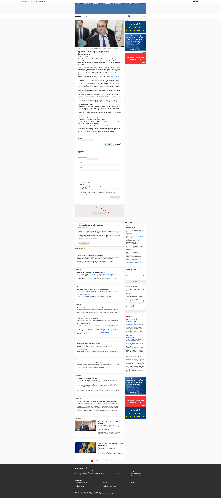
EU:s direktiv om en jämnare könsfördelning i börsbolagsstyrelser (104, 274)
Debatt (116, 15)
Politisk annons (143, 52)
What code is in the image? (95, 186)
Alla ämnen (120, 15)
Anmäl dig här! (100, 213)
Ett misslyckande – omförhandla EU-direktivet (135, 279)
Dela (109, 144)
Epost (81, 167)
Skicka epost (82, 154)
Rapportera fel (83, 159)
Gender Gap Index (129, 340)
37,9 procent (140, 236)
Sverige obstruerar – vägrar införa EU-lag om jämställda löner (136, 275)
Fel (80, 172)
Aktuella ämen (138, 473)
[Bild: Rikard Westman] (85, 425)
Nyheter (90, 15)
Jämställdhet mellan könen (83, 140)
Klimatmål (100, 15)
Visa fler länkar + (135, 311)
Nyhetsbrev (133, 473)
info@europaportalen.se (123, 473)
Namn (81, 162)
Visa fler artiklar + (135, 281)
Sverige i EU (94, 15)
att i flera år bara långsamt (86, 231)
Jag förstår (195, 1)
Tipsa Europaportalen (135, 475)
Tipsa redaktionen (93, 159)
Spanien (91, 140)
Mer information (43, 1)
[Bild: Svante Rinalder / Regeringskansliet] (85, 447)
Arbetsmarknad (111, 15)
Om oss (140, 475)
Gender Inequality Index (131, 324)
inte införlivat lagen (86, 294)
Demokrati (105, 15)
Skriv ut (118, 144)
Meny (143, 16)
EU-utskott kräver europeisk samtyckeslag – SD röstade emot (136, 272)
